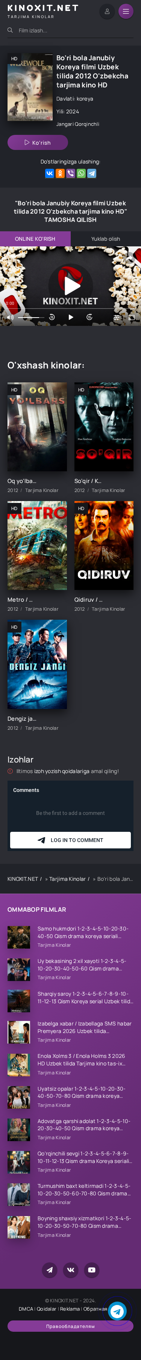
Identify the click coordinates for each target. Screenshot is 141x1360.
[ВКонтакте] (49, 173)
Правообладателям (70, 1326)
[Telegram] (91, 173)
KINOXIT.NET (23, 878)
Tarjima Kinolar (67, 878)
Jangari (65, 124)
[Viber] (70, 173)
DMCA (26, 1308)
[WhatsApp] (81, 173)
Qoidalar (46, 1308)
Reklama (70, 1308)
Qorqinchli (87, 124)
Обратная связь (102, 1308)
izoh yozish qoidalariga (62, 771)
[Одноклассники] (60, 173)
